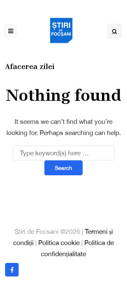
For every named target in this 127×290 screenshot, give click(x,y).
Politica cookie (59, 242)
